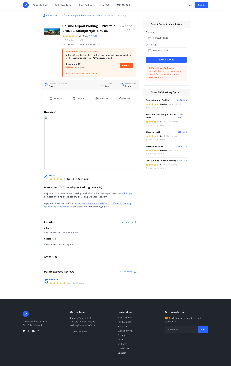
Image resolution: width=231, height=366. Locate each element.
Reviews (126, 98)
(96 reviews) (91, 36)
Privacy (121, 335)
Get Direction (127, 222)
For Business (124, 321)
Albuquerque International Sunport (83, 15)
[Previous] (48, 143)
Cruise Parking (85, 5)
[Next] (132, 143)
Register (202, 5)
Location (80, 98)
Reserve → (126, 65)
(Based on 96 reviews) (78, 179)
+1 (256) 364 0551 (122, 5)
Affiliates (122, 343)
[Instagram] (38, 330)
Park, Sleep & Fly (63, 5)
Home (49, 15)
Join (203, 329)
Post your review (126, 272)
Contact (122, 352)
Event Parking (125, 330)
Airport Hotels (125, 317)
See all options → (82, 73)
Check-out (151, 44)
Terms (121, 339)
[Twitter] (24, 330)
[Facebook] (28, 330)
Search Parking (166, 60)
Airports (59, 15)
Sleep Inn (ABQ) (73, 64)
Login (190, 5)
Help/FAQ (104, 5)
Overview (57, 98)
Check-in (150, 32)
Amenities (103, 98)
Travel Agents (125, 348)
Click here (127, 193)
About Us (122, 326)
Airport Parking (40, 5)
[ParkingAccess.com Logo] (26, 5)
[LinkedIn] (33, 330)
